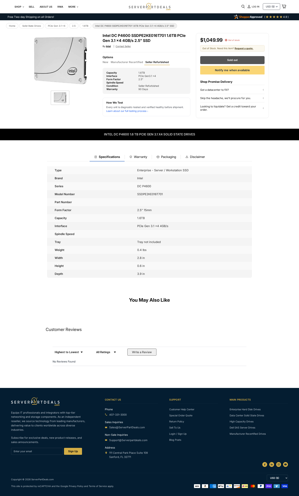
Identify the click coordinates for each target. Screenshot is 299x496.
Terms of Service (98, 486)
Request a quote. (244, 48)
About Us (46, 6)
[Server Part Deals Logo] (149, 6)
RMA (60, 6)
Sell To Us (174, 427)
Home (12, 25)
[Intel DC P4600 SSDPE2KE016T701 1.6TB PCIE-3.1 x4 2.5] (60, 98)
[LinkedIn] (271, 464)
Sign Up (73, 451)
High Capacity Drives (241, 421)
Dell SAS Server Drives (242, 427)
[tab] (107, 157)
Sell (32, 6)
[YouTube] (285, 464)
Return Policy (176, 421)
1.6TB (85, 25)
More (72, 6)
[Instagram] (278, 464)
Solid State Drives (31, 25)
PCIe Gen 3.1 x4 (56, 25)
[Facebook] (264, 464)
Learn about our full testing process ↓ (127, 110)
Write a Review (142, 352)
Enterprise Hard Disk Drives (245, 409)
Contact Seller (123, 46)
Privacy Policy (76, 486)
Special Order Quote (180, 415)
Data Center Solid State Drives (247, 415)
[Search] (243, 6)
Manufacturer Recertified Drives (248, 433)
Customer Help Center (181, 409)
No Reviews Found (64, 361)
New (105, 62)
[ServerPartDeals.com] (35, 401)
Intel (108, 46)
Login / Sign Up (178, 433)
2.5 (74, 25)
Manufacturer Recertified (127, 62)
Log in (255, 6)
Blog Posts (175, 439)
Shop (18, 6)
